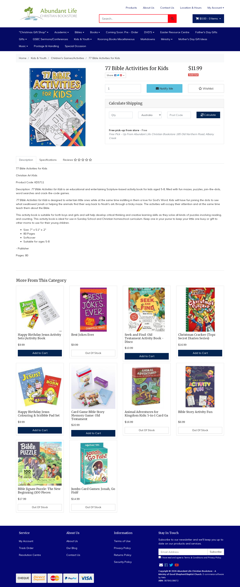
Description (26, 160)
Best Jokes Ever (82, 334)
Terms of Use (122, 541)
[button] (206, 88)
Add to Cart (39, 353)
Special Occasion (75, 46)
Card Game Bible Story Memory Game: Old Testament (87, 415)
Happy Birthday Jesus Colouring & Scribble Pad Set (39, 413)
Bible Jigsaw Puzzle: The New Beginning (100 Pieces (39, 490)
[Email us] (161, 565)
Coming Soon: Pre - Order (122, 32)
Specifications (48, 160)
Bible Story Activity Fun (195, 412)
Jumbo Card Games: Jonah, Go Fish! (93, 490)
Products (131, 7)
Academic (60, 32)
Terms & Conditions (193, 557)
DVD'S (148, 32)
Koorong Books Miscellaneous (116, 39)
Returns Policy (122, 555)
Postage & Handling (46, 46)
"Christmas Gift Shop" (32, 32)
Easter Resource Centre (174, 32)
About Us (148, 7)
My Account (215, 7)
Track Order (26, 548)
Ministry (165, 39)
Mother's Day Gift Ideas (192, 39)
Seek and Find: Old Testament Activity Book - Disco (144, 338)
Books (94, 32)
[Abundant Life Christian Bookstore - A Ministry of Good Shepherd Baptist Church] (49, 13)
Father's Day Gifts (206, 32)
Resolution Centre (30, 555)
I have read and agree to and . (191, 557)
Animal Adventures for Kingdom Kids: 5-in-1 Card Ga (146, 413)
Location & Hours (191, 7)
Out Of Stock (93, 353)
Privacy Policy (122, 548)
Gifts (22, 39)
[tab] (26, 160)
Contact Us (167, 7)
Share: (110, 75)
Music (22, 46)
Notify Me (166, 88)
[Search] (172, 18)
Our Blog (71, 548)
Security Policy (123, 562)
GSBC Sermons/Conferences (50, 39)
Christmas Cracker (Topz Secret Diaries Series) (196, 336)
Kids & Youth (82, 39)
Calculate (209, 115)
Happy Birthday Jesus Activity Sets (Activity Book (39, 336)
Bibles (78, 32)
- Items (209, 18)
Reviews (68, 160)
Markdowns (148, 39)
